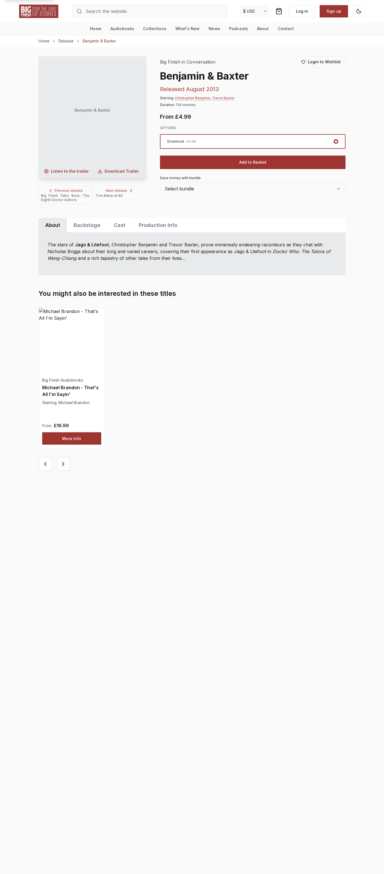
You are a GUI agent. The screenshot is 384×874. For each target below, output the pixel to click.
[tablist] (192, 225)
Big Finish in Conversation (188, 62)
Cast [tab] (119, 225)
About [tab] (52, 225)
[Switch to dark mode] (359, 11)
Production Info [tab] (158, 225)
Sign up (333, 11)
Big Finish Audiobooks (62, 380)
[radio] (253, 141)
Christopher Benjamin (192, 98)
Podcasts (238, 28)
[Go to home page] (38, 11)
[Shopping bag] (278, 11)
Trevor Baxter (223, 98)
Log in (302, 11)
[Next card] (63, 464)
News (214, 28)
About (263, 28)
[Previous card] (45, 464)
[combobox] (253, 189)
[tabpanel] (192, 253)
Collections (154, 28)
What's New (187, 28)
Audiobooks (122, 28)
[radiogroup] (253, 141)
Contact (286, 28)
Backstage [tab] (87, 225)
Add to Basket (252, 162)
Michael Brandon (74, 402)
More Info (71, 438)
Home (95, 28)
